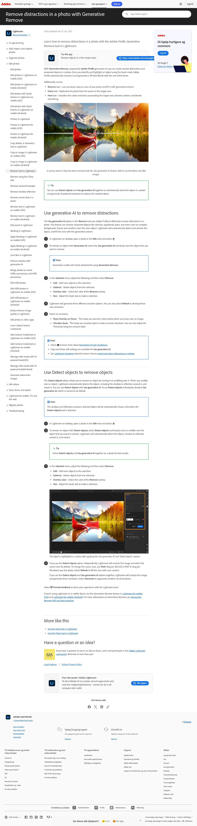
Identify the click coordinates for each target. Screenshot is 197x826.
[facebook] (26, 817)
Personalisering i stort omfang (55, 758)
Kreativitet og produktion (53, 770)
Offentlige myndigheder (92, 763)
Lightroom (18, 31)
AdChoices (188, 821)
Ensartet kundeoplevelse (53, 766)
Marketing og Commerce (74, 4)
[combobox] (156, 14)
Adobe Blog (168, 798)
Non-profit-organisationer (93, 759)
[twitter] (36, 817)
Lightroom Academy (64, 353)
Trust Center (168, 786)
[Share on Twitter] (95, 707)
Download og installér (131, 759)
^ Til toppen (186, 722)
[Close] (140, 820)
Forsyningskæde (169, 783)
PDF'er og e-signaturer (47, 4)
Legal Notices (50, 664)
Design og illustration (12, 766)
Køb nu (117, 4)
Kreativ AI (8, 758)
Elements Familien (11, 781)
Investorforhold (169, 779)
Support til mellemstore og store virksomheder (139, 771)
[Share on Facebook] (89, 707)
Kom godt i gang (19, 730)
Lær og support (98, 4)
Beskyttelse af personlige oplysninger (150, 817)
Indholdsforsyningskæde (52, 762)
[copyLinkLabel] (108, 707)
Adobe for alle (168, 794)
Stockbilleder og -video (13, 785)
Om (165, 759)
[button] (181, 4)
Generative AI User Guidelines (93, 345)
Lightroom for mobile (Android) (68, 597)
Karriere (166, 763)
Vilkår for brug (170, 817)
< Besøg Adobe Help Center (23, 720)
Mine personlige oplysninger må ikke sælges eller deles (161, 821)
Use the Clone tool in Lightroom (63, 633)
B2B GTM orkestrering (52, 774)
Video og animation (11, 770)
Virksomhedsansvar (170, 775)
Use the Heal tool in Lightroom (62, 629)
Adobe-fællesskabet (131, 763)
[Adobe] (6, 4)
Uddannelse (88, 755)
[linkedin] (41, 817)
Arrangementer (169, 767)
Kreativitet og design (23, 4)
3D (6, 778)
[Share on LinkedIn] (101, 707)
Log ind (190, 4)
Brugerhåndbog (18, 734)
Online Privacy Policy (72, 664)
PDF (6, 774)
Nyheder (167, 771)
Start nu (114, 739)
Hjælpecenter (128, 755)
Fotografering (9, 762)
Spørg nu (68, 739)
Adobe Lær (128, 767)
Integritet (167, 790)
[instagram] (31, 817)
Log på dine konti (170, 755)
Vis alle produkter (11, 789)
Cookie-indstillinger (184, 817)
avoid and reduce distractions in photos (115, 353)
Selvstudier (17, 737)
